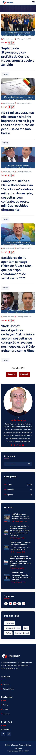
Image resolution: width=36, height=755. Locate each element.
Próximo (23, 374)
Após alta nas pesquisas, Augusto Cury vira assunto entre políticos (22, 576)
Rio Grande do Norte (13, 628)
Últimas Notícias (8, 689)
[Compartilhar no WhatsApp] (2, 42)
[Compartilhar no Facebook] (4, 42)
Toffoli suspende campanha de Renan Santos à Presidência (21, 516)
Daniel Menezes (8, 39)
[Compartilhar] (9, 42)
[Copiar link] (13, 42)
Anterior (12, 374)
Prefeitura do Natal (22, 633)
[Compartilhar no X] (6, 42)
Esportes (19, 495)
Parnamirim (10, 623)
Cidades (5, 709)
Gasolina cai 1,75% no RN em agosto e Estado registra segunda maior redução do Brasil (21, 545)
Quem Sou (6, 684)
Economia (19, 490)
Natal (26, 628)
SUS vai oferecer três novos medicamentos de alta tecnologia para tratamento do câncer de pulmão (20, 561)
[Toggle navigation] (33, 2)
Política (5, 74)
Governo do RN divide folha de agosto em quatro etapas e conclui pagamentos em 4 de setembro (20, 530)
